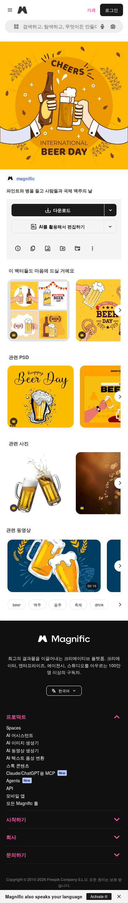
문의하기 (16, 854)
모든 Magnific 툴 (22, 803)
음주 (58, 604)
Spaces (13, 728)
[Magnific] (64, 640)
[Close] (119, 896)
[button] (64, 691)
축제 (78, 604)
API (9, 788)
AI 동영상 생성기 (22, 750)
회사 (11, 837)
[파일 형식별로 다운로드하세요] (110, 210)
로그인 (111, 10)
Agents (18, 780)
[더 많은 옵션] (92, 248)
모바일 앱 (15, 796)
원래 (35, 53)
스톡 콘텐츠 (17, 765)
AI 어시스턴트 (19, 735)
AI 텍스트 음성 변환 (25, 758)
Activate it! (98, 896)
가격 (91, 10)
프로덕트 (16, 716)
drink (99, 604)
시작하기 (16, 819)
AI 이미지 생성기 (22, 742)
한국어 (64, 690)
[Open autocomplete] (13, 26)
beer (17, 604)
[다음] (120, 310)
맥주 (37, 604)
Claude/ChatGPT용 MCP (36, 773)
